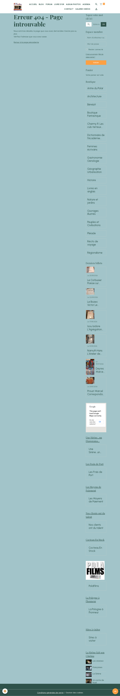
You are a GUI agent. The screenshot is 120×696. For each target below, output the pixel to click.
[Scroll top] (115, 691)
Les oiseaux (98, 661)
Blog (41, 4)
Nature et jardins (92, 201)
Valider (96, 62)
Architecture (94, 96)
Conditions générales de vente (50, 693)
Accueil (33, 4)
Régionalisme (94, 252)
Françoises (97, 667)
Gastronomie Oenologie (94, 159)
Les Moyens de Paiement (96, 500)
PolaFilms (94, 586)
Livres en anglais (92, 190)
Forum (49, 4)
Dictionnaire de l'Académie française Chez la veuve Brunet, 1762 (96, 137)
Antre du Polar (95, 88)
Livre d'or (59, 4)
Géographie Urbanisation (94, 170)
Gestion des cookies (74, 693)
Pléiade (91, 233)
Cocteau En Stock (95, 549)
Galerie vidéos (82, 9)
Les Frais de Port (95, 474)
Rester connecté (96, 49)
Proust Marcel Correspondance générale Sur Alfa (95, 393)
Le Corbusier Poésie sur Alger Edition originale (94, 282)
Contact (68, 9)
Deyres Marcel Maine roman (100, 370)
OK (103, 24)
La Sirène (97, 673)
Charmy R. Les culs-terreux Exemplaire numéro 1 (95, 125)
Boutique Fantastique (94, 114)
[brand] (18, 7)
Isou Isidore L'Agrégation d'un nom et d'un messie (94, 328)
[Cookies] (5, 691)
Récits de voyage (92, 243)
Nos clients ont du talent (96, 526)
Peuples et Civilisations (94, 224)
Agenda (86, 4)
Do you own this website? (93, 422)
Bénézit (91, 104)
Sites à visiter (92, 639)
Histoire (91, 180)
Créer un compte (92, 54)
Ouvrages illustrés (93, 212)
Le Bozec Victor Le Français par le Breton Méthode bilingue (95, 303)
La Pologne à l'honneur (96, 611)
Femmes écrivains (92, 148)
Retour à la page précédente (26, 42)
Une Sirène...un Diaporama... (96, 451)
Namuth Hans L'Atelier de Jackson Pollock (94, 352)
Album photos (73, 4)
